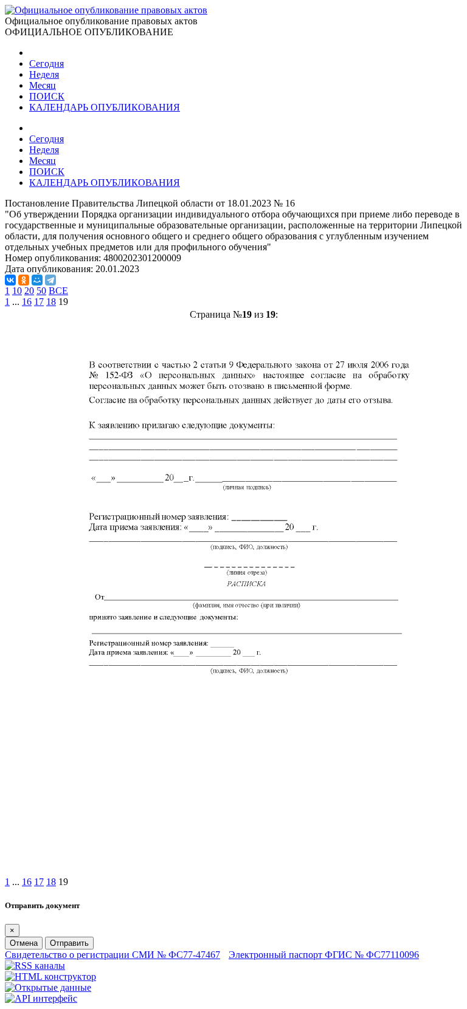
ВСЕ (58, 291)
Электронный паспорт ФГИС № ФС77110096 (324, 954)
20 (29, 291)
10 (17, 291)
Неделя (44, 74)
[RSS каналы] (35, 965)
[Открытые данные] (48, 987)
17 (39, 301)
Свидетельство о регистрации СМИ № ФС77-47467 (112, 954)
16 (27, 301)
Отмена (24, 943)
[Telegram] (50, 280)
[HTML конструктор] (50, 976)
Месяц (42, 85)
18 (51, 301)
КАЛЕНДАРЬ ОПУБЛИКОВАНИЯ (104, 107)
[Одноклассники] (23, 280)
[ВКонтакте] (10, 280)
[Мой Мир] (37, 280)
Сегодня (46, 63)
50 (41, 291)
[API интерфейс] (41, 998)
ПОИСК (46, 96)
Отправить (69, 943)
